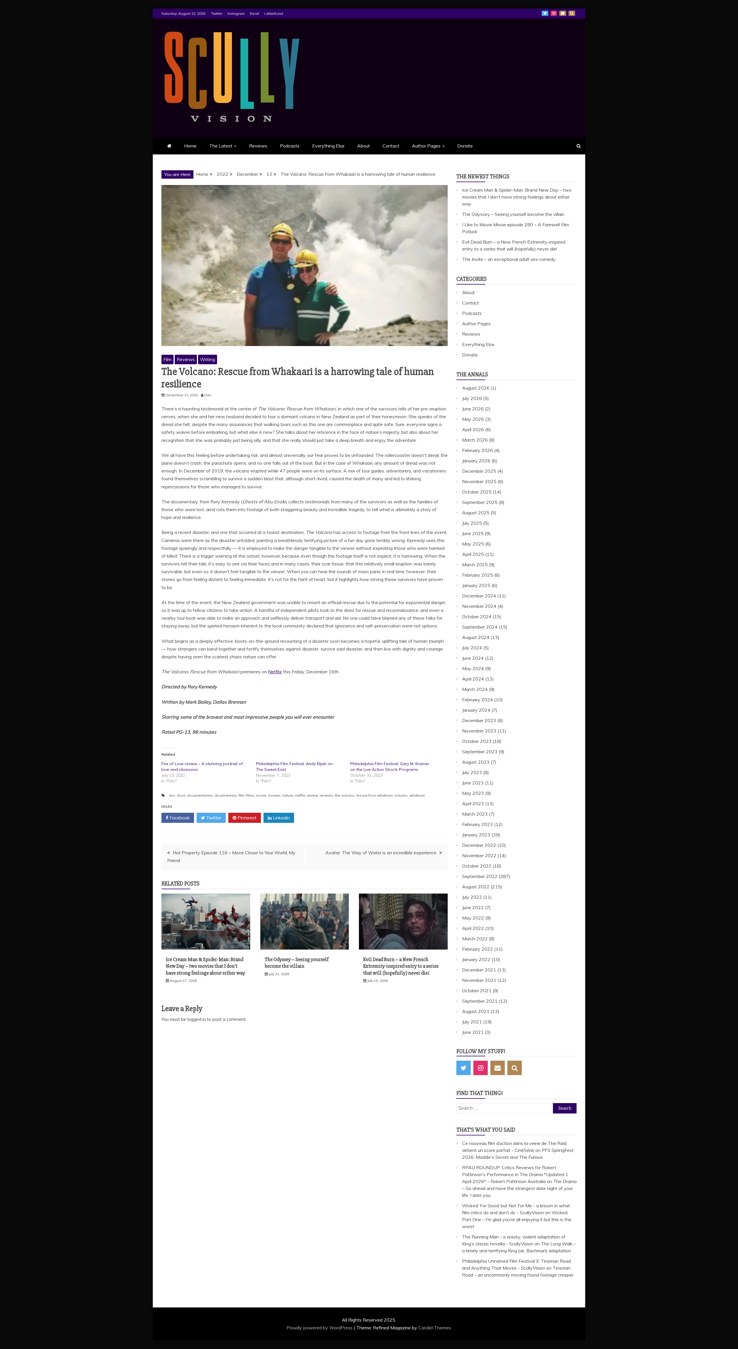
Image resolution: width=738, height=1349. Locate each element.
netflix (300, 795)
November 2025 (479, 481)
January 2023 (476, 835)
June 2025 (473, 533)
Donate (465, 146)
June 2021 (473, 1032)
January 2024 (476, 710)
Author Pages (426, 146)
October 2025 (477, 492)
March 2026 (475, 440)
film (241, 795)
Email (254, 13)
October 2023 (477, 741)
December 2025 (479, 471)
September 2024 (480, 627)
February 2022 (477, 949)
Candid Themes (434, 1328)
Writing (207, 359)
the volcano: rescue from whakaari (364, 795)
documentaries (200, 795)
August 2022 (476, 887)
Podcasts (290, 146)
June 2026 (473, 409)
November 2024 (479, 606)
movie (261, 795)
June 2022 (473, 907)
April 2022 (473, 928)
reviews (326, 795)
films (250, 795)
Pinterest (246, 818)
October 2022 (477, 866)
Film (167, 359)
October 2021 (477, 990)
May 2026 (473, 419)
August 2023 (476, 762)
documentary (225, 795)
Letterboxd (273, 13)
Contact (391, 146)
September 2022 (480, 876)
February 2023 (477, 824)
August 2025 (476, 512)
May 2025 (473, 544)
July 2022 (472, 897)
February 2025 (477, 575)
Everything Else (328, 146)
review (312, 795)
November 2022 (479, 855)
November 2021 (479, 980)
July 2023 (472, 772)
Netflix (275, 671)
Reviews (258, 146)
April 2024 (473, 679)
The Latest (220, 146)
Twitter (216, 13)
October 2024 (477, 616)
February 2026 (477, 450)
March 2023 (475, 814)
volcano (401, 795)
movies (274, 795)
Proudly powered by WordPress (320, 1328)
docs (181, 795)
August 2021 (476, 1011)
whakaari (417, 795)
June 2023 (473, 783)
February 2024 (477, 699)
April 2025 (473, 554)
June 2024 (473, 658)
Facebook (179, 818)
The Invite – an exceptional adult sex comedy (509, 259)
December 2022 (479, 845)
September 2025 (480, 502)
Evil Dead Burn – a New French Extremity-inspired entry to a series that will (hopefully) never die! (400, 966)
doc (172, 795)
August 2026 (476, 388)
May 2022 (473, 918)
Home (190, 146)
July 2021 (472, 1022)
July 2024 (472, 648)
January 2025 (476, 585)
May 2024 (473, 668)
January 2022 (476, 959)
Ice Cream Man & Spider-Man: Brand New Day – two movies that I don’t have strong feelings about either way (205, 966)
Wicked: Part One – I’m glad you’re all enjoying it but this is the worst (516, 1219)
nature (287, 795)
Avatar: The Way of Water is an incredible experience (380, 852)
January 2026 (476, 461)
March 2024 (475, 689)
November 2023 (479, 731)
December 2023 (479, 720)
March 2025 (475, 564)
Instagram (236, 13)
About (363, 146)
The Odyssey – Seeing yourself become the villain (297, 962)
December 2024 (479, 596)
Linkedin (281, 818)
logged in (196, 1019)
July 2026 (472, 398)
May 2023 (473, 793)
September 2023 (480, 751)
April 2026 (473, 429)
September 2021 (480, 1001)
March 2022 (475, 938)
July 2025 (472, 523)
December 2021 (479, 970)
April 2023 (473, 803)
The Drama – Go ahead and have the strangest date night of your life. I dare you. (519, 1188)
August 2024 (476, 637)
